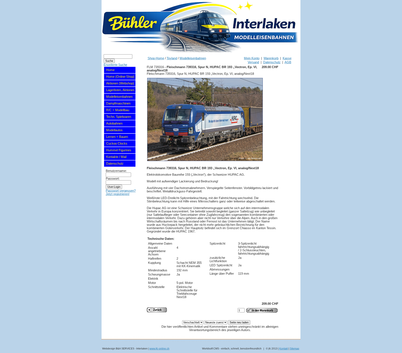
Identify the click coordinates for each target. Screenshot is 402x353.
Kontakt (283, 348)
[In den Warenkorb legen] (262, 310)
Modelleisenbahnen (193, 58)
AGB (288, 62)
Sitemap (294, 348)
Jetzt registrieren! (117, 194)
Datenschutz (272, 62)
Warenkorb (271, 58)
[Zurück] (157, 309)
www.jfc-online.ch (159, 348)
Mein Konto (251, 58)
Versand (253, 62)
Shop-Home (156, 58)
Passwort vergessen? (121, 190)
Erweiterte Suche (115, 64)
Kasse (287, 58)
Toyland (172, 58)
